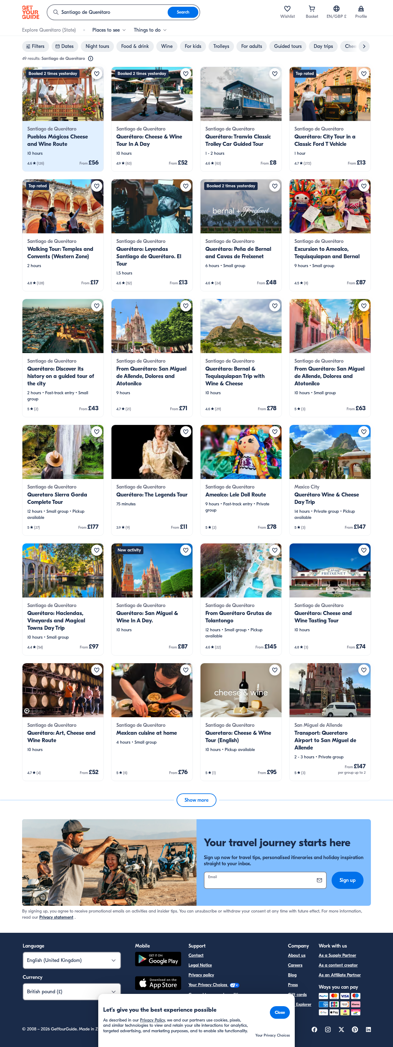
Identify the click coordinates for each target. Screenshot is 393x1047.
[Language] (336, 9)
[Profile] (361, 9)
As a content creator (338, 965)
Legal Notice (200, 965)
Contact (196, 955)
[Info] (90, 58)
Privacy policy (201, 975)
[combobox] (107, 12)
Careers (295, 965)
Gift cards (297, 994)
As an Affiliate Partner (340, 975)
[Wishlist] (287, 9)
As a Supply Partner (337, 955)
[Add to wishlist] (96, 73)
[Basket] (312, 9)
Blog (292, 975)
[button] (63, 119)
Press (293, 984)
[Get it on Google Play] (158, 960)
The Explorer (299, 1004)
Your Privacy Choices (208, 984)
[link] (63, 119)
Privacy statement (56, 917)
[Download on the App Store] (158, 984)
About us (296, 955)
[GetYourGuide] (30, 12)
